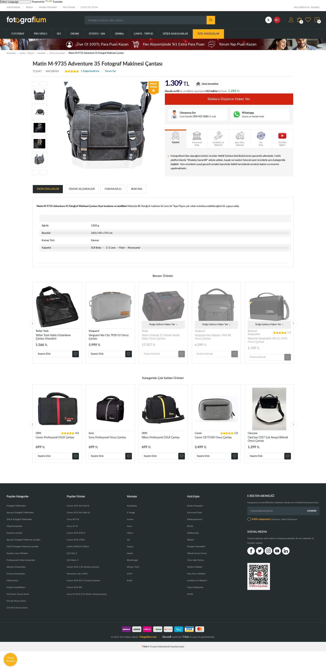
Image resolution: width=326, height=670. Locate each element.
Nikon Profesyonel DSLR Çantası (161, 437)
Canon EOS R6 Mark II (78, 506)
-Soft (144, 646)
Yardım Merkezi (194, 567)
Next (293, 324)
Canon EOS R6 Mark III (78, 512)
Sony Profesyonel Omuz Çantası (107, 437)
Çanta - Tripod (143, 34)
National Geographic (254, 333)
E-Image (131, 512)
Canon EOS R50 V (76, 533)
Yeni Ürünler (69, 7)
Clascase (252, 433)
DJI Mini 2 (72, 553)
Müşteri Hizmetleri (48, 7)
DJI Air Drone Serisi (16, 601)
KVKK (190, 594)
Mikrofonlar (12, 580)
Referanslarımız (194, 519)
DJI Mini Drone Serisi (17, 608)
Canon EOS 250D (76, 540)
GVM (129, 574)
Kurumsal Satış (194, 512)
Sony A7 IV (72, 526)
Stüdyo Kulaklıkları (16, 587)
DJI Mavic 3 (72, 560)
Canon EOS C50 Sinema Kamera (83, 567)
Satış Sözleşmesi (195, 587)
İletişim (29, 7)
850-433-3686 (201, 116)
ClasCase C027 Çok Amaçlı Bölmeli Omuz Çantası (268, 439)
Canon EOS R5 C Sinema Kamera (83, 580)
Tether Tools (42, 331)
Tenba (145, 331)
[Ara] (211, 20)
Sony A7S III (73, 519)
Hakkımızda (193, 533)
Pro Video (40, 34)
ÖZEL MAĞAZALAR (208, 34)
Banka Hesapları (195, 506)
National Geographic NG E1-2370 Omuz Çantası (267, 340)
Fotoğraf (18, 34)
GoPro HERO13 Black (78, 546)
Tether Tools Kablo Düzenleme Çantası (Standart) (53, 337)
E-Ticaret (152, 646)
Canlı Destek (186, 116)
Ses (59, 34)
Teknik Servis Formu (197, 553)
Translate (57, 2)
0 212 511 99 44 (89, 7)
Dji (128, 540)
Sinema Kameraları (16, 574)
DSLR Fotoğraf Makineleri (19, 519)
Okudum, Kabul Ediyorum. (275, 519)
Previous (32, 324)
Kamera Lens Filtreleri (17, 553)
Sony (91, 433)
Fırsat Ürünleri (10, 659)
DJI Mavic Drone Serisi (18, 594)
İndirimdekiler (13, 7)
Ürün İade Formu (195, 560)
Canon (198, 433)
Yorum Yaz (110, 71)
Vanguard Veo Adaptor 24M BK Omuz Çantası (213, 337)
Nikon (130, 533)
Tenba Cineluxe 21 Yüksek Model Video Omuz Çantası (161, 337)
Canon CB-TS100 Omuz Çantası (213, 437)
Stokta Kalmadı (152, 354)
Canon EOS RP (74, 587)
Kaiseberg (132, 506)
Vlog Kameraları (14, 526)
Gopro (130, 546)
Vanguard (94, 331)
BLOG (190, 526)
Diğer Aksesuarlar (175, 34)
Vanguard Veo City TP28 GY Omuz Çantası (108, 337)
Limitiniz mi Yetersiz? (197, 580)
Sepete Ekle (44, 354)
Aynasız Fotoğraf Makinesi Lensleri (23, 540)
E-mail (213, 116)
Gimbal (119, 34)
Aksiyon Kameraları (16, 567)
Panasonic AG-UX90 (77, 574)
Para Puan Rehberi (196, 574)
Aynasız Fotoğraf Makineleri (20, 512)
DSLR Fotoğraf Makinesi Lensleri (23, 546)
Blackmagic (132, 560)
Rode (129, 580)
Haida (130, 553)
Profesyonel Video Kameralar (21, 560)
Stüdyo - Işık (97, 34)
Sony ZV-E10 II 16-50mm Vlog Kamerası (87, 594)
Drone (75, 34)
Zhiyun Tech (133, 567)
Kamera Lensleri (14, 533)
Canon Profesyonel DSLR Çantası (55, 437)
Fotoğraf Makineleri (16, 506)
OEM (38, 433)
